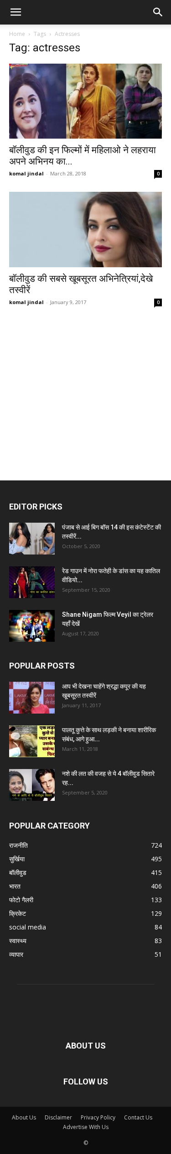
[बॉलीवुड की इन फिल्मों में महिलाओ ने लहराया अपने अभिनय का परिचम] (85, 101)
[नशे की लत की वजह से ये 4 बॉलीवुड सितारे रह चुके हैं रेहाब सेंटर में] (32, 785)
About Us (24, 1117)
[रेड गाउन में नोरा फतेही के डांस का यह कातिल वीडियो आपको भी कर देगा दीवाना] (32, 582)
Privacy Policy (98, 1117)
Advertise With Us (86, 1127)
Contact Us (138, 1117)
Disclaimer (58, 1117)
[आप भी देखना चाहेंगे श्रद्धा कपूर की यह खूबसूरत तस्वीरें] (32, 698)
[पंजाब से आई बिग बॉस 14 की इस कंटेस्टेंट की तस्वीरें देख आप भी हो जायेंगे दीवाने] (32, 539)
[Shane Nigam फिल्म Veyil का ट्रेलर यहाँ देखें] (32, 626)
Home (17, 34)
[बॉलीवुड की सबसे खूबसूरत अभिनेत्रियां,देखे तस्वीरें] (85, 229)
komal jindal (26, 173)
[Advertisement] (85, 377)
